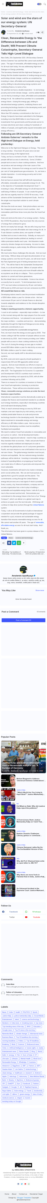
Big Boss (20, 1080)
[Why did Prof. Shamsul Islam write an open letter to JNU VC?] (8, 863)
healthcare (19, 1073)
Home (3, 12)
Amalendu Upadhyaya (22, 576)
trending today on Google (11, 1101)
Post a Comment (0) (23, 620)
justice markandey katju (22, 1016)
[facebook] (18, 1184)
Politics (21, 1041)
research (28, 1073)
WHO (29, 1026)
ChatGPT (11, 1083)
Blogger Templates (24, 1198)
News (11, 538)
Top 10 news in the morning (25, 1030)
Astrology (13, 1076)
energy (11, 1055)
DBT (24, 1066)
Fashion (36, 1083)
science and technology (15, 12)
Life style (5, 1058)
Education (37, 1026)
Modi (13, 1044)
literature (5, 1023)
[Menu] (3, 4)
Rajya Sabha (6, 1091)
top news (39, 1023)
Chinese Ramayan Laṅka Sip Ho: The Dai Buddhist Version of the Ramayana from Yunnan (30, 848)
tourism (27, 1098)
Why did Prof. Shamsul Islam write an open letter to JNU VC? (30, 862)
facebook (13, 912)
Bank (4, 1080)
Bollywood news (33, 1044)
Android (38, 1073)
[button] (39, 4)
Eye (18, 1083)
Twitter (12, 917)
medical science (8, 1098)
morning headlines (9, 1041)
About (14, 1194)
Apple (4, 1076)
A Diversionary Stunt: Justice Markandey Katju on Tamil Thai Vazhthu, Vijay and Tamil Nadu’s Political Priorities (30, 821)
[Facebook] (9, 543)
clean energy (7, 1073)
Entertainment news (9, 1051)
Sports (35, 1012)
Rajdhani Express (31, 1087)
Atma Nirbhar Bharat (37, 1076)
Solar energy (19, 1091)
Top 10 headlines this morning (26, 1037)
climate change (21, 1034)
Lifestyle (15, 1058)
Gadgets (5, 1087)
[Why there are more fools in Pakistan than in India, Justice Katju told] (8, 877)
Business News (7, 1037)
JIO (21, 1087)
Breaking (5, 1044)
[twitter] (21, 1184)
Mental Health (25, 1058)
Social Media (39, 1016)
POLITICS (26, 1012)
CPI (3, 1083)
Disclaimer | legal (36, 1194)
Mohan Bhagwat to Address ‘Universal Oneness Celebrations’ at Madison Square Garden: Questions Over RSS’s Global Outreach (30, 780)
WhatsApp (22, 1062)
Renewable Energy (9, 1062)
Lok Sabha (19, 1069)
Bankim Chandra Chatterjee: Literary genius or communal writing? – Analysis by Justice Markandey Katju (29, 835)
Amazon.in (6, 1066)
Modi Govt (37, 1058)
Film (18, 1055)
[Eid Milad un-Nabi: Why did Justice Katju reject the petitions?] (8, 808)
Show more (40, 590)
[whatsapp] (28, 1184)
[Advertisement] (17, 640)
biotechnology (31, 1069)
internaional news (36, 1034)
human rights (31, 1048)
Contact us (23, 1194)
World (40, 1051)
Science (21, 1044)
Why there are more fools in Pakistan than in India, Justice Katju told (31, 876)
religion (19, 1098)
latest (17, 1019)
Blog (33, 1051)
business (32, 1062)
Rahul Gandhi (24, 1051)
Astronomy (23, 1076)
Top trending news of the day (13, 1026)
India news (15, 1023)
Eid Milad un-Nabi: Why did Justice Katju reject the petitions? (31, 807)
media (41, 1048)
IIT (36, 1055)
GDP (38, 1066)
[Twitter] (14, 543)
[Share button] (24, 543)
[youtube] (25, 1184)
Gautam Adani (7, 1069)
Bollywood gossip (32, 1080)
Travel (29, 1091)
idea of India (37, 1094)
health (18, 1012)
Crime (4, 1048)
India (11, 1012)
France (31, 1066)
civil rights (5, 1094)
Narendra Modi (7, 1034)
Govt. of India (27, 1055)
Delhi (4, 1055)
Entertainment (7, 1019)
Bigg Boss (16, 1066)
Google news (7, 1030)
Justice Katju (6, 1016)
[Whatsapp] (19, 543)
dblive (14, 1094)
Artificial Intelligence (16, 1048)
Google (14, 1087)
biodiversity (38, 1091)
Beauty (11, 1080)
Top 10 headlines (32, 1041)
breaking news (27, 1023)
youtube (36, 917)
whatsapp (36, 912)
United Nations (38, 505)
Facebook (26, 1083)
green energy (25, 1094)
